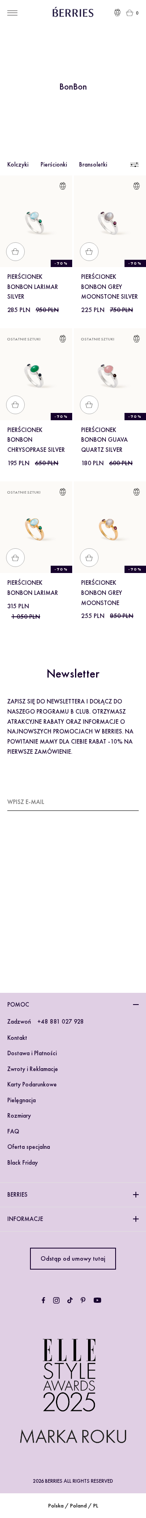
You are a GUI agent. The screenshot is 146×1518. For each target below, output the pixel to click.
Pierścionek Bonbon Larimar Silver (32, 287)
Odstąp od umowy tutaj (73, 1258)
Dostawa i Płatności (32, 1053)
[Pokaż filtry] (134, 165)
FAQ (13, 1131)
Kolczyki (17, 164)
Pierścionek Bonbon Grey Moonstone (101, 593)
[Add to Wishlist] (63, 187)
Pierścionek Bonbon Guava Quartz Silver (104, 440)
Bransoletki (93, 164)
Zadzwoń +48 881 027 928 (45, 1022)
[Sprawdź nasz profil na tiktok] (70, 1300)
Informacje (25, 1219)
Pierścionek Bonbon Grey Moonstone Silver (109, 287)
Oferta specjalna (28, 1147)
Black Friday (22, 1163)
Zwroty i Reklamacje (32, 1069)
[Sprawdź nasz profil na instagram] (56, 1300)
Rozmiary (19, 1116)
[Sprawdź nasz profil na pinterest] (83, 1300)
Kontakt (17, 1038)
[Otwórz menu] (12, 13)
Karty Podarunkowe (32, 1084)
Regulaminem (31, 929)
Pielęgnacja (21, 1100)
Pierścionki (54, 164)
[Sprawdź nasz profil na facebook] (43, 1300)
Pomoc (18, 1005)
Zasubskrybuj (118, 801)
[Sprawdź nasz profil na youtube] (97, 1300)
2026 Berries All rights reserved (73, 1480)
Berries (17, 1195)
